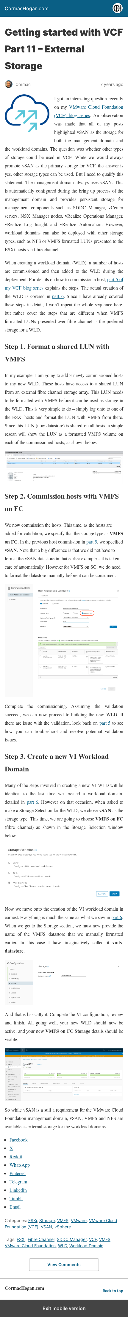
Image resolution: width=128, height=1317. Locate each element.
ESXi (32, 1220)
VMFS (62, 1220)
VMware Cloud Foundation (30, 1245)
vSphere (62, 1226)
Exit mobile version (64, 1308)
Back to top (113, 1291)
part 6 (58, 296)
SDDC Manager (72, 1239)
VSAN (46, 1226)
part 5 (91, 541)
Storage (47, 1220)
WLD (62, 1245)
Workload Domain (86, 1245)
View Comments (64, 1264)
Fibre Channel (41, 1239)
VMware (79, 1220)
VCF (93, 1239)
